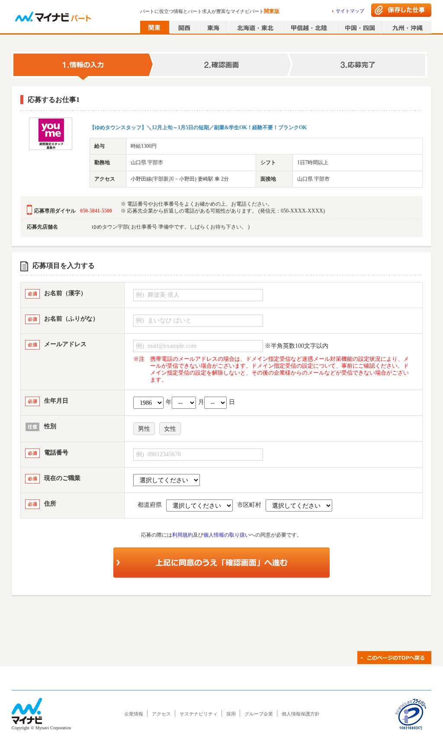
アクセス (161, 713)
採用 (231, 713)
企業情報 (133, 713)
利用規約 (182, 535)
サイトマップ (350, 10)
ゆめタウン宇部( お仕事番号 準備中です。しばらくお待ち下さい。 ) (171, 227)
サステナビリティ (199, 713)
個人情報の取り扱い (226, 535)
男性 (144, 429)
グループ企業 (258, 713)
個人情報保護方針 (301, 713)
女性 (170, 429)
